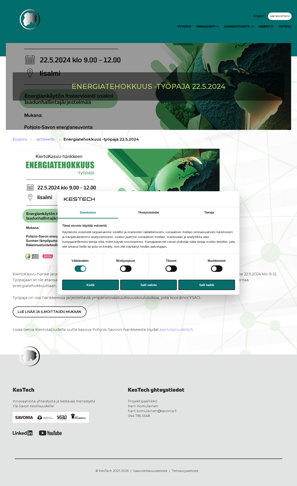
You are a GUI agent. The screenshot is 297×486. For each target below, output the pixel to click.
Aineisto (266, 26)
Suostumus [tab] (88, 212)
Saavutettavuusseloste (150, 471)
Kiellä (90, 284)
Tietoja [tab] (209, 212)
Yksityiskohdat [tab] (148, 212)
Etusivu (184, 26)
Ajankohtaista (237, 26)
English (259, 16)
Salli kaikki (206, 284)
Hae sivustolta (280, 16)
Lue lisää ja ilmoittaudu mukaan (49, 312)
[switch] (126, 268)
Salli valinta (148, 284)
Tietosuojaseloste (185, 471)
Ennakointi (205, 26)
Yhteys (285, 26)
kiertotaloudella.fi (176, 329)
